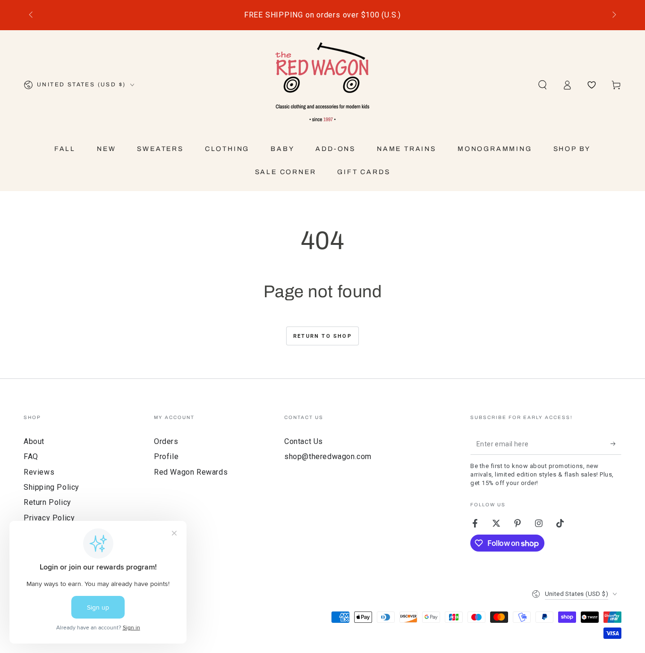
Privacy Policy (49, 517)
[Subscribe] (616, 444)
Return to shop (322, 336)
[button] (542, 85)
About (34, 441)
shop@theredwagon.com (328, 456)
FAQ (31, 456)
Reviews (39, 472)
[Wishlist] (591, 85)
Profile (166, 456)
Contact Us (303, 441)
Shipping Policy (51, 487)
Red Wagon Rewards (191, 472)
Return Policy (47, 502)
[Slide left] (32, 15)
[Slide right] (613, 15)
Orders (166, 441)
